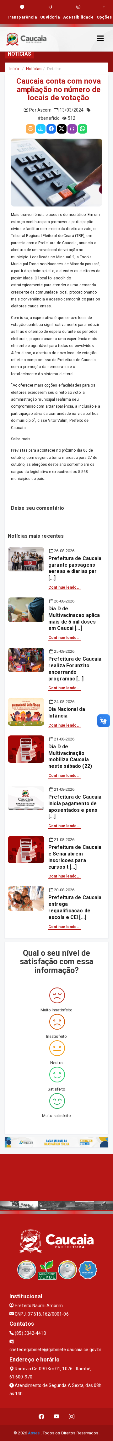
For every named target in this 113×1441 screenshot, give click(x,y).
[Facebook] (51, 129)
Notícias (33, 68)
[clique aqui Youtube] (56, 1416)
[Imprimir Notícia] (30, 129)
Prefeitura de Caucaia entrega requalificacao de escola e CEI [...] (74, 907)
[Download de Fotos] (41, 129)
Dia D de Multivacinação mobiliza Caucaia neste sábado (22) (70, 756)
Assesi (34, 1433)
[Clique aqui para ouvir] (72, 129)
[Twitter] (62, 129)
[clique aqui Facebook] (41, 1416)
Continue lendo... (64, 587)
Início (14, 68)
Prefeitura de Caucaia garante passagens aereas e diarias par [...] (74, 568)
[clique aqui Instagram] (71, 1416)
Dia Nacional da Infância (66, 712)
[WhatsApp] (82, 129)
